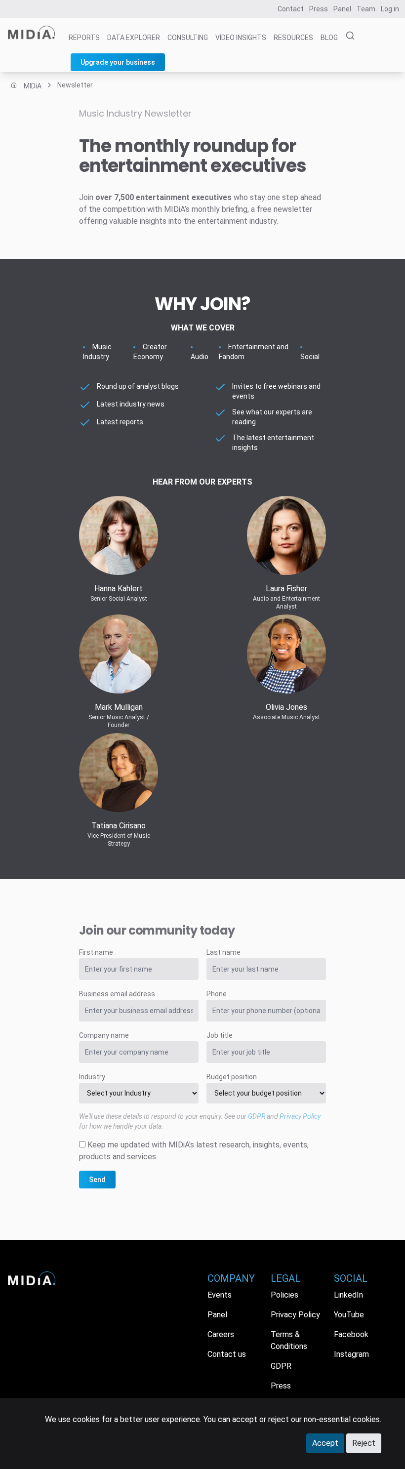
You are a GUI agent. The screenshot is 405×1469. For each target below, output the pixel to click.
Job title (219, 1035)
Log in (390, 9)
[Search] (347, 36)
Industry (92, 1077)
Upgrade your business (118, 62)
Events (219, 1295)
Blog (329, 37)
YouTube (349, 1314)
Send (97, 1179)
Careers (220, 1334)
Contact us (226, 1354)
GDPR (256, 1116)
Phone (216, 994)
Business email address (117, 994)
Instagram (351, 1354)
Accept (325, 1443)
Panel (342, 9)
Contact (291, 9)
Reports (84, 37)
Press (318, 9)
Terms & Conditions (289, 1340)
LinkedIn (348, 1295)
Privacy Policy (300, 1116)
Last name (223, 952)
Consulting (187, 37)
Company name (104, 1035)
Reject (363, 1443)
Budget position (231, 1077)
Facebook (351, 1334)
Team (366, 9)
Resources (293, 37)
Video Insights (240, 37)
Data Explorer (133, 37)
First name (96, 952)
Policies (284, 1295)
